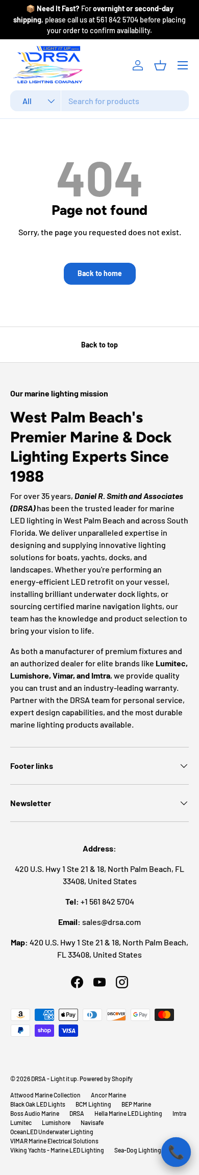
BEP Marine (136, 1104)
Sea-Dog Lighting (137, 1150)
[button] (160, 65)
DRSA (76, 1113)
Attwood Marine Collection (45, 1094)
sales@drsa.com (111, 922)
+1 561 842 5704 (107, 901)
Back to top (99, 344)
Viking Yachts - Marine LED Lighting (57, 1150)
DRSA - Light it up (54, 1078)
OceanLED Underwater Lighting (51, 1131)
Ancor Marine (108, 1094)
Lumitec (21, 1122)
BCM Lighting (93, 1104)
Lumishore (56, 1122)
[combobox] (99, 100)
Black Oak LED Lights (37, 1104)
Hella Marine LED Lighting (128, 1113)
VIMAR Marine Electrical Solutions (54, 1140)
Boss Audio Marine (34, 1113)
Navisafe (92, 1122)
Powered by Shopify (106, 1078)
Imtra (179, 1113)
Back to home (100, 273)
